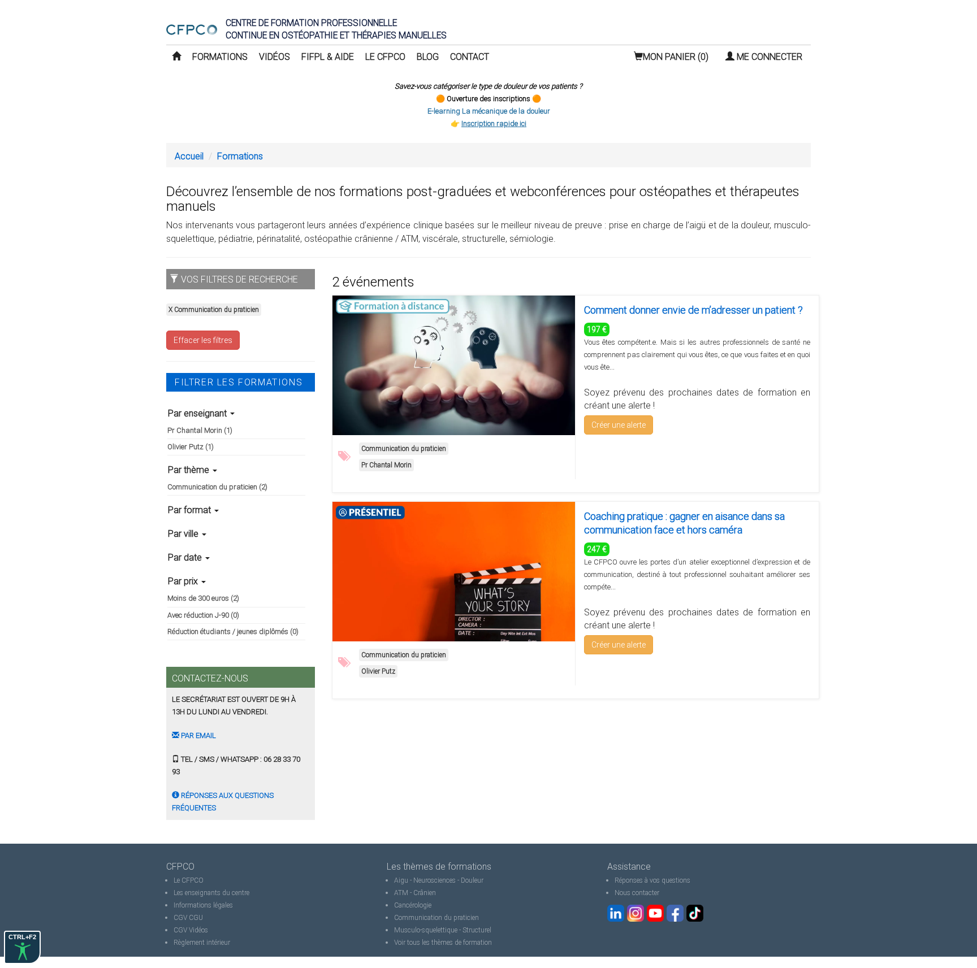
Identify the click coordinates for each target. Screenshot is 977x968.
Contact (469, 56)
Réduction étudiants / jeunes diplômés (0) (233, 631)
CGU (196, 918)
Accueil (189, 156)
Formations (220, 56)
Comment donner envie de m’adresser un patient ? (693, 310)
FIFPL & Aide (327, 56)
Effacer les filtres (203, 340)
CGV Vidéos (191, 930)
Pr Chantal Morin (386, 465)
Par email (197, 735)
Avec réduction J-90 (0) (203, 615)
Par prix (184, 581)
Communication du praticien (403, 449)
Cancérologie (412, 905)
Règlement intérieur (202, 943)
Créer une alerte (618, 424)
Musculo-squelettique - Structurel (442, 930)
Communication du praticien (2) (217, 487)
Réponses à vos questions (652, 880)
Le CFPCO (385, 56)
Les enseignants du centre (211, 893)
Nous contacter (637, 893)
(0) (675, 56)
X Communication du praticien (213, 310)
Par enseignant (198, 413)
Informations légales (203, 905)
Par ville (184, 533)
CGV (180, 918)
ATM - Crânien (415, 893)
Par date (186, 557)
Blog (428, 56)
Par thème (189, 470)
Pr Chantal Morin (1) (199, 430)
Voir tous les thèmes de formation (443, 943)
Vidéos (274, 56)
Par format (190, 510)
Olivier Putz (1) (190, 446)
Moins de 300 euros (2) (203, 598)
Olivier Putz (378, 671)
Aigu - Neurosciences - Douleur (438, 880)
